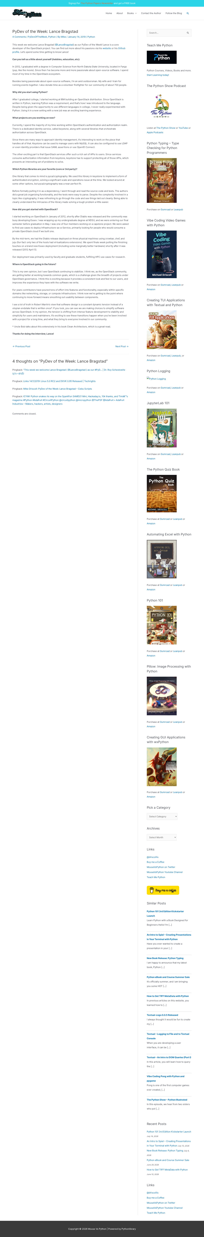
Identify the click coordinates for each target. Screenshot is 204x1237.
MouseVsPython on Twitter (161, 867)
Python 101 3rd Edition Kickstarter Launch (169, 1131)
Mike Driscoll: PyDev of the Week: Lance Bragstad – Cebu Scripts (57, 388)
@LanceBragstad (64, 44)
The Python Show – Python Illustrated (167, 1099)
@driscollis (152, 857)
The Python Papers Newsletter (97, 3)
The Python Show (165, 127)
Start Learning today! (158, 75)
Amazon (151, 289)
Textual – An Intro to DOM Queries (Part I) (169, 1057)
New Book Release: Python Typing (165, 958)
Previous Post (21, 346)
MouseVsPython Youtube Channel (165, 872)
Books (130, 13)
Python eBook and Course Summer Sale (168, 977)
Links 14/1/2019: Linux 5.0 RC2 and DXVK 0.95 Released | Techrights (59, 381)
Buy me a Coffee (155, 862)
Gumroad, (166, 355)
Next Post (121, 346)
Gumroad (165, 209)
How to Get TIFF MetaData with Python (168, 996)
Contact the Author (151, 13)
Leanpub (178, 209)
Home (109, 13)
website (107, 48)
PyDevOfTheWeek (37, 36)
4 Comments (19, 36)
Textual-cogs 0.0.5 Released (162, 1015)
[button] (187, 13)
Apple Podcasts (155, 132)
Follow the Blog (174, 13)
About (119, 13)
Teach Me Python (156, 877)
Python (52, 36)
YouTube (183, 127)
